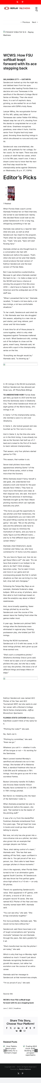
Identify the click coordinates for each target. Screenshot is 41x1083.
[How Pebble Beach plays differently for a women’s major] (10, 1046)
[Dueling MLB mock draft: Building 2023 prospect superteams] (30, 1046)
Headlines (17, 1008)
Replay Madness (25, 1069)
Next (34, 22)
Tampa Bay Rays (22, 586)
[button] (5, 1050)
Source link (8, 994)
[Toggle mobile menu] (36, 8)
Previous (26, 22)
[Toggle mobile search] (37, 10)
